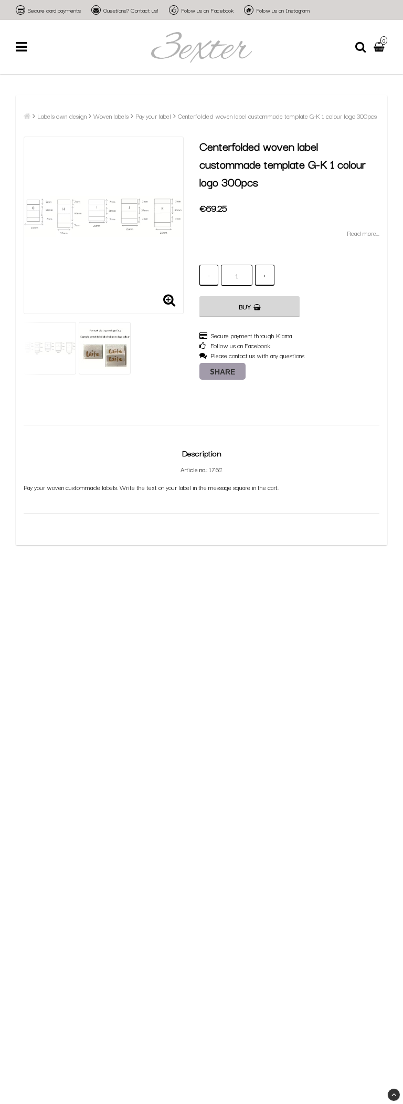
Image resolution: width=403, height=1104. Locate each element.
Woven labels (111, 116)
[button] (380, 47)
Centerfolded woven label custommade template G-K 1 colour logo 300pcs (277, 116)
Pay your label (153, 116)
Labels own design (62, 116)
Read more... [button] (363, 233)
